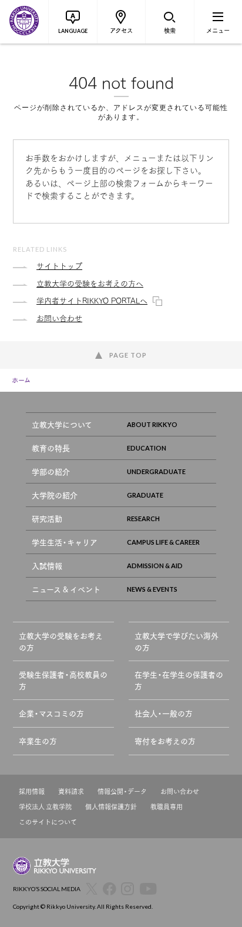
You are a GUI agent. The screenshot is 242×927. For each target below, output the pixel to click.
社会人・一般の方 (164, 713)
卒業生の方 (38, 740)
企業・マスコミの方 (51, 713)
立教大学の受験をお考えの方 (61, 641)
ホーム (21, 380)
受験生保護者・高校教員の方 (63, 680)
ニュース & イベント (66, 589)
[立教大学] (24, 22)
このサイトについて (48, 822)
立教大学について (62, 424)
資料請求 (71, 791)
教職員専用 (166, 807)
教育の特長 (51, 448)
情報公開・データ (122, 791)
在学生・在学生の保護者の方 (179, 680)
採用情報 (32, 791)
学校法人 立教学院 (45, 807)
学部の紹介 (51, 471)
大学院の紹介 (55, 495)
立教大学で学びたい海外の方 (177, 641)
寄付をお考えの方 (165, 740)
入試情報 (47, 565)
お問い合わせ (179, 791)
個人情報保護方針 (111, 807)
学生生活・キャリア (65, 542)
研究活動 (47, 518)
